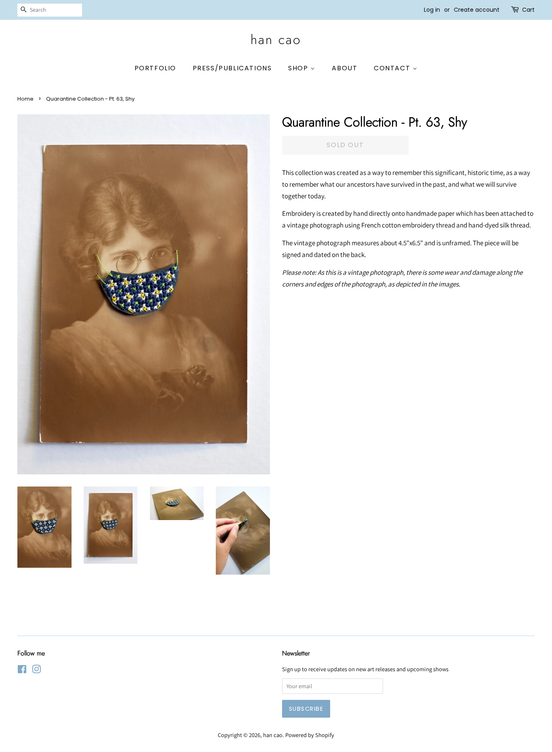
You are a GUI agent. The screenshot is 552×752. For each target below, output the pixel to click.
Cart (528, 10)
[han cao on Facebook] (22, 670)
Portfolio (155, 68)
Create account (476, 10)
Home (25, 98)
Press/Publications (232, 68)
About (344, 68)
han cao (276, 39)
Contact (393, 68)
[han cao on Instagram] (36, 670)
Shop (299, 68)
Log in (432, 10)
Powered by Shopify (309, 735)
